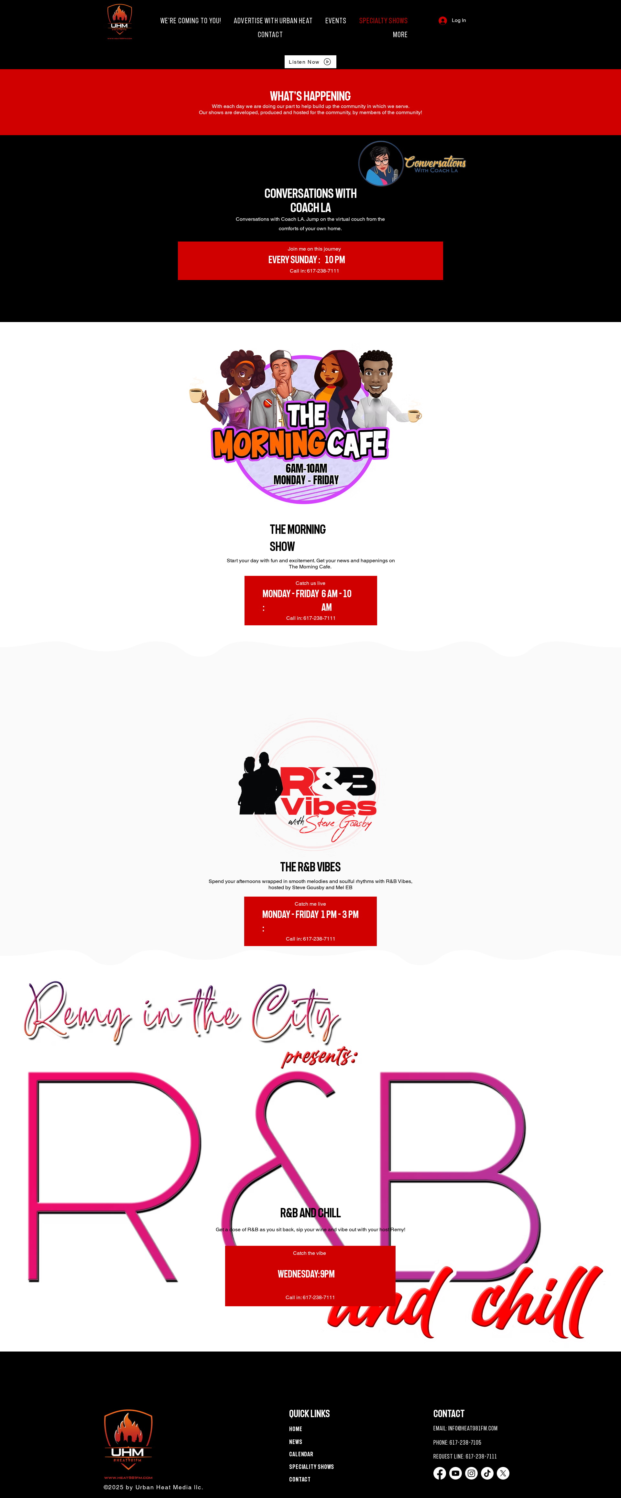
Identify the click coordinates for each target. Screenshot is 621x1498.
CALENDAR (301, 1454)
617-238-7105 (466, 1442)
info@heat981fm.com (472, 1428)
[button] (348, 34)
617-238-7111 (481, 1456)
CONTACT (300, 1479)
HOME (295, 1429)
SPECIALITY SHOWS (311, 1466)
